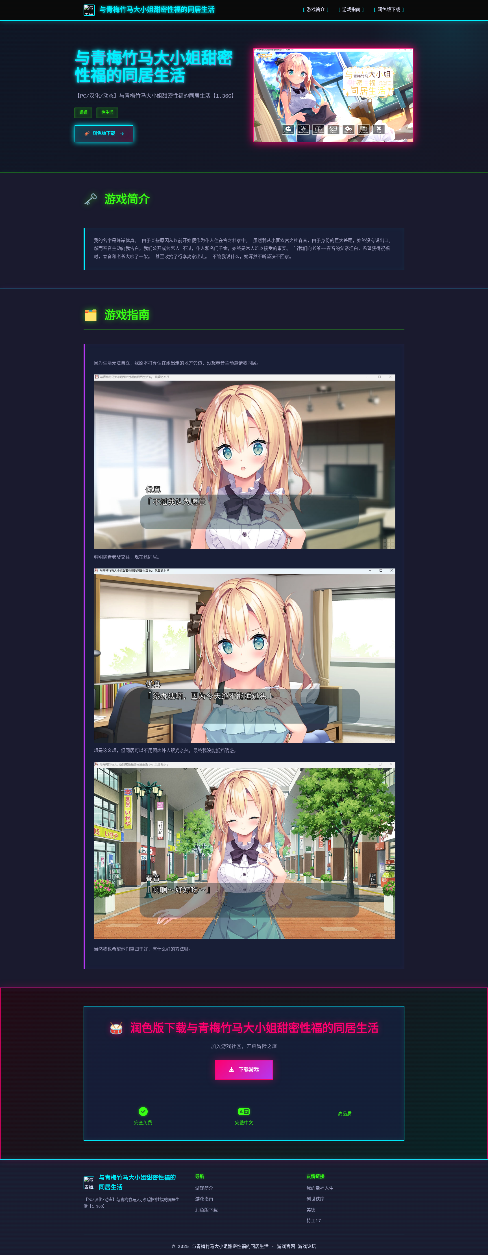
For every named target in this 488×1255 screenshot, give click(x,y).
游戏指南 (351, 9)
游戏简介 (316, 9)
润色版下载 (389, 9)
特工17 (313, 1221)
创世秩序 (315, 1199)
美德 (310, 1210)
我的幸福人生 (320, 1188)
